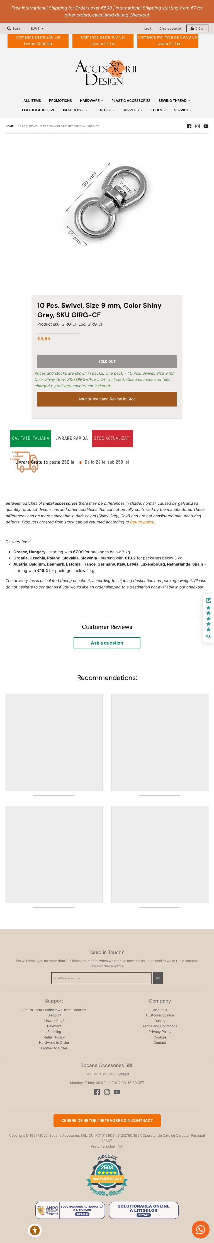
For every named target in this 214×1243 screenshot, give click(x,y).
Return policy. (142, 522)
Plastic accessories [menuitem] (130, 100)
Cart (200, 28)
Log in (148, 28)
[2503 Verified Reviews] (107, 1197)
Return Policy (54, 1037)
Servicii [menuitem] (181, 110)
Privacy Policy (160, 1032)
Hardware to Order (54, 1042)
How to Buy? (54, 1021)
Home (10, 126)
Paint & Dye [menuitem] (73, 110)
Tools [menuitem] (156, 110)
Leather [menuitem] (103, 110)
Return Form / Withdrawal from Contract (54, 1010)
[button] (208, 618)
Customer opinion (160, 1015)
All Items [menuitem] (32, 100)
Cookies (160, 1037)
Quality (160, 1021)
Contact (160, 1042)
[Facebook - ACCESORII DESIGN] (189, 126)
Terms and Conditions (159, 1026)
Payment (54, 1026)
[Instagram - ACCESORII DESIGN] (197, 126)
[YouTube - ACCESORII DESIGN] (205, 126)
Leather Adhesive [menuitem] (38, 110)
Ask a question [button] (107, 643)
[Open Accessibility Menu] (35, 1230)
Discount (54, 1015)
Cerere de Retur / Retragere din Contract (107, 1120)
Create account (170, 28)
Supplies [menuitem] (131, 110)
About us (160, 1010)
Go (158, 978)
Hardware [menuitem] (89, 100)
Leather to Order (54, 1048)
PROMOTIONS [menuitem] (60, 100)
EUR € (35, 28)
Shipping (54, 1032)
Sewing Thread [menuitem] (173, 100)
